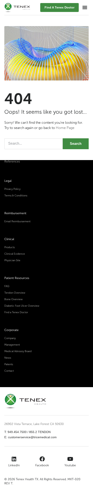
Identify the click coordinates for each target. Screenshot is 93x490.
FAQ (6, 286)
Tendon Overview (14, 292)
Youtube (70, 465)
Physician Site (12, 260)
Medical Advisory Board (18, 351)
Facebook (42, 465)
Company (10, 338)
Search (76, 143)
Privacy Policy (12, 189)
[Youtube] (70, 459)
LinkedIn (14, 465)
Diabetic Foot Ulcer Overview (21, 305)
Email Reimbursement (17, 221)
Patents (8, 364)
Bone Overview (13, 299)
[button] (85, 7)
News (7, 357)
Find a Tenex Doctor (16, 312)
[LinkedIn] (14, 459)
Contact (9, 370)
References (12, 161)
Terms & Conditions (15, 195)
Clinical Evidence (14, 253)
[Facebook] (42, 459)
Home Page (65, 128)
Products (9, 247)
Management (12, 344)
